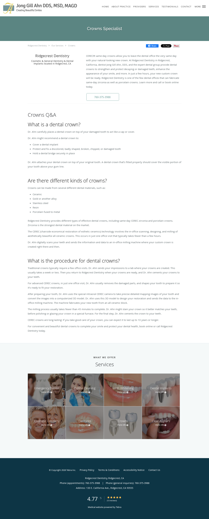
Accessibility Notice (134, 470)
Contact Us (154, 470)
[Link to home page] (39, 8)
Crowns (71, 45)
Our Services (57, 45)
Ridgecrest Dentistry (37, 45)
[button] (204, 6)
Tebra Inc (70, 470)
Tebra (118, 507)
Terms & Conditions (109, 470)
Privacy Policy (87, 470)
